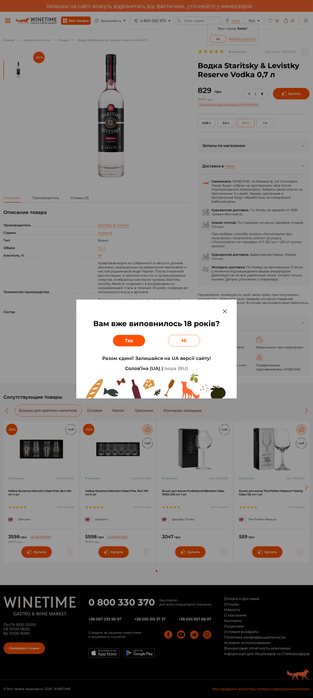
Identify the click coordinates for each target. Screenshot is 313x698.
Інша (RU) (176, 368)
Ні (184, 340)
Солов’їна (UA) (142, 368)
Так (129, 340)
